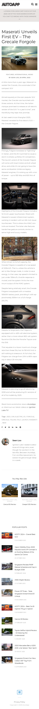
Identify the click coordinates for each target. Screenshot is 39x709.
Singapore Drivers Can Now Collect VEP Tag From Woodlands (25, 660)
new (4, 423)
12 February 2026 (20, 573)
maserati (33, 420)
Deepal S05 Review (29, 504)
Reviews (9, 501)
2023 (8, 417)
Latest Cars (13, 499)
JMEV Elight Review (22, 580)
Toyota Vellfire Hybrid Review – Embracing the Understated (26, 632)
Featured (10, 74)
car (13, 417)
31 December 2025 (20, 600)
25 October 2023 (20, 558)
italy (19, 420)
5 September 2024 (20, 667)
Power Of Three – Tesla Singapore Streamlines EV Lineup (25, 593)
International (21, 74)
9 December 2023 (20, 540)
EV (25, 417)
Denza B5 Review (9, 504)
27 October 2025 (20, 583)
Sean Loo (15, 77)
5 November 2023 (20, 612)
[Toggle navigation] (35, 4)
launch (25, 420)
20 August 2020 (20, 652)
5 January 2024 (20, 639)
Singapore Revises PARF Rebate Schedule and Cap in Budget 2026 (26, 567)
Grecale (5, 420)
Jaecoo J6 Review (21, 619)
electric (19, 417)
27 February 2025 (20, 623)
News (30, 74)
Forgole (30, 417)
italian (13, 420)
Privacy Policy (19, 702)
